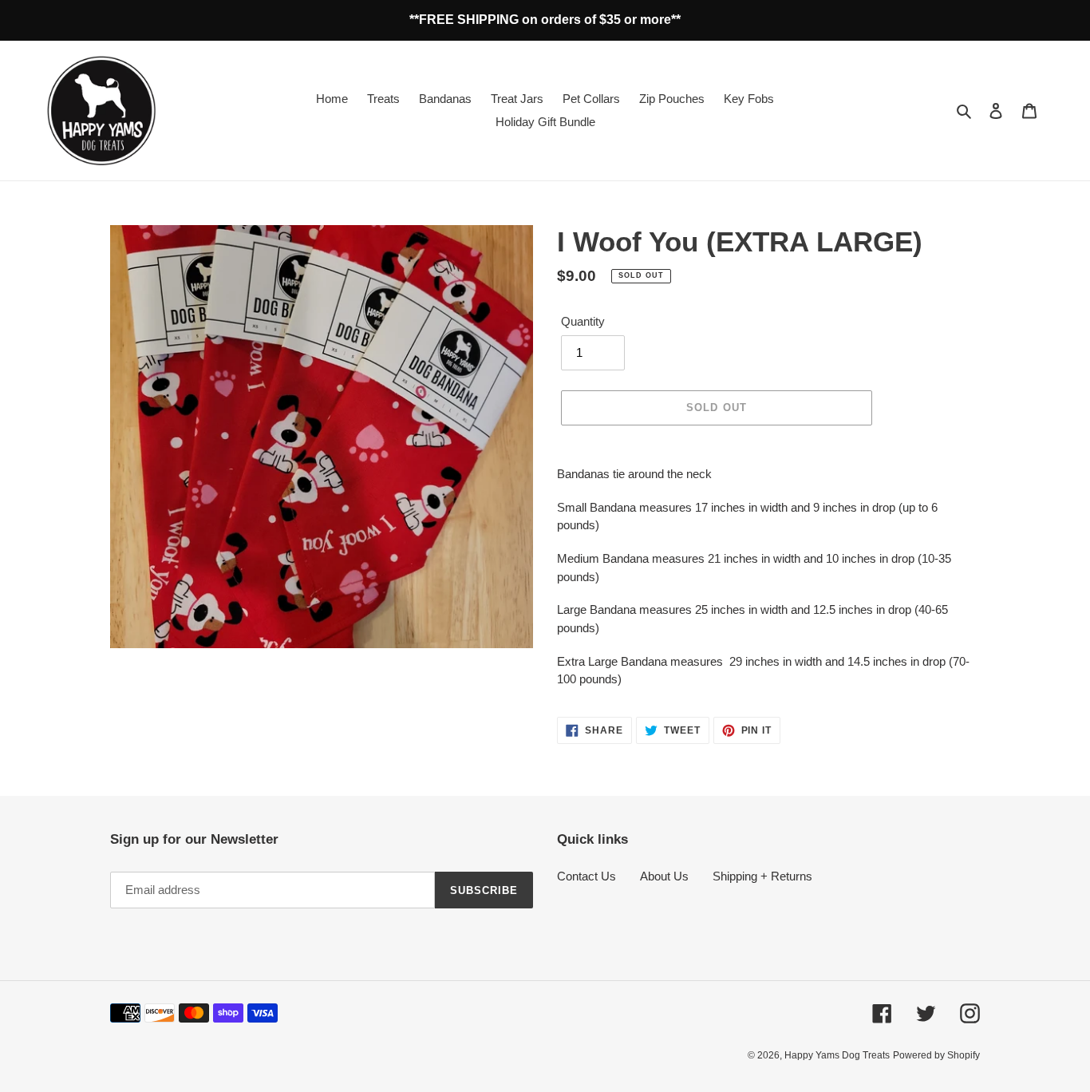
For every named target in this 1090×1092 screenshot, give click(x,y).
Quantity (583, 321)
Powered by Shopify (936, 1055)
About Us (664, 876)
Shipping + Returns (762, 876)
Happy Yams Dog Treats (837, 1055)
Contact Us (586, 876)
